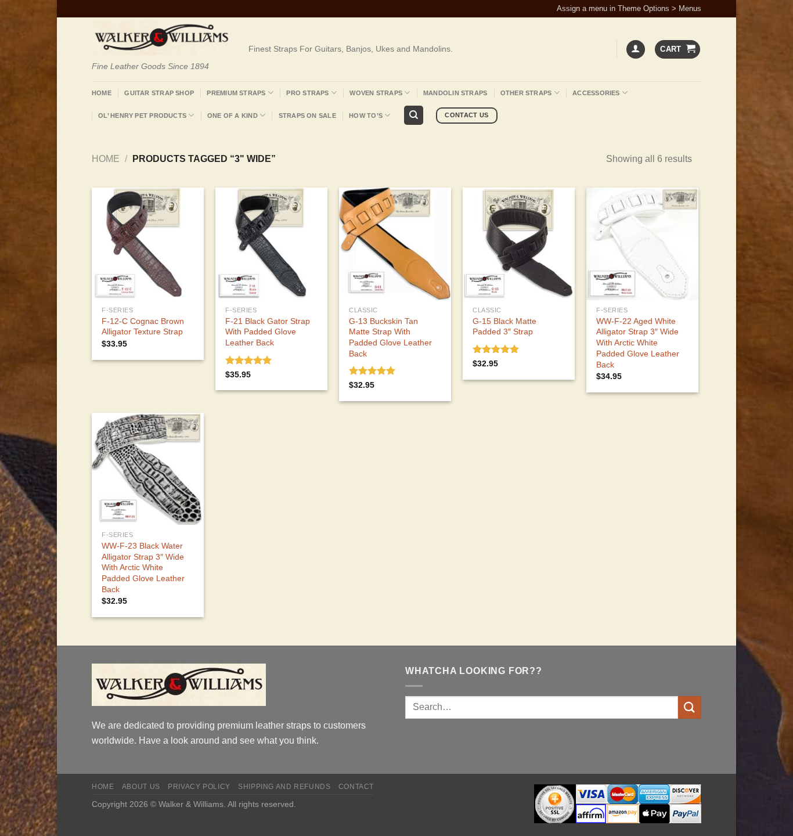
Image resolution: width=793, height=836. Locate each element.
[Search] (413, 115)
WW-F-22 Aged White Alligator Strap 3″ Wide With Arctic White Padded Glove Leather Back (637, 342)
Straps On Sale (307, 115)
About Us (141, 787)
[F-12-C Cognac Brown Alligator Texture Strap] (148, 244)
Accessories (595, 92)
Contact (356, 787)
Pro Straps (307, 92)
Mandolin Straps (455, 92)
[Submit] (689, 707)
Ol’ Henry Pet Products (142, 115)
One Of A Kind (232, 115)
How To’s (366, 115)
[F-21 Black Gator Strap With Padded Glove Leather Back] (271, 244)
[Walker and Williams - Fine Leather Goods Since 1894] (161, 38)
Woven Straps (375, 92)
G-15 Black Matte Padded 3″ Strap (504, 326)
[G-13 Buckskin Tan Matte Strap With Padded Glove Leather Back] (395, 244)
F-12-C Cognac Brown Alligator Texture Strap (143, 326)
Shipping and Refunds (284, 787)
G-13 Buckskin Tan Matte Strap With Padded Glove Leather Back (390, 337)
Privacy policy (199, 787)
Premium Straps (236, 92)
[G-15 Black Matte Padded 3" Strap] (519, 244)
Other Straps (526, 92)
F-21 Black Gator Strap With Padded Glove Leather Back (267, 331)
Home (101, 92)
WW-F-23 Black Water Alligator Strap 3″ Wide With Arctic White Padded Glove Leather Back (143, 567)
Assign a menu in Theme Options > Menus (629, 8)
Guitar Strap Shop (159, 92)
